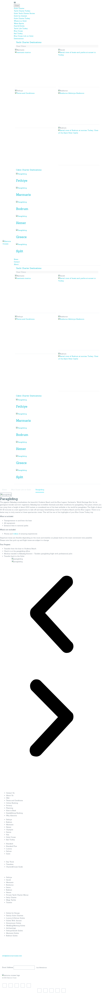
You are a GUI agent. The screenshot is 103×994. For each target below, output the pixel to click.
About (16, 264)
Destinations (19, 38)
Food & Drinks (19, 26)
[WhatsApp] (29, 985)
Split (19, 251)
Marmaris (23, 195)
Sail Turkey (18, 33)
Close (17, 6)
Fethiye (21, 180)
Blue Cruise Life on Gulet (23, 36)
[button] (51, 614)
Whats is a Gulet (20, 21)
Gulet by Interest (20, 16)
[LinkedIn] (17, 985)
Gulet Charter (19, 8)
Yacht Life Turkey (21, 28)
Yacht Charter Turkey (22, 11)
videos (15, 534)
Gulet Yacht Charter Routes (24, 13)
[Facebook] (5, 985)
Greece (21, 237)
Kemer (21, 223)
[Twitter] (11, 985)
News (16, 259)
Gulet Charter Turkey (22, 18)
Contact (17, 262)
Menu (15, 2)
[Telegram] (23, 985)
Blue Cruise (18, 31)
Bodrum (22, 209)
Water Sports (19, 23)
